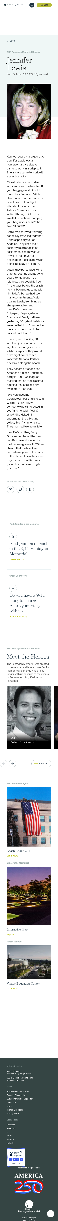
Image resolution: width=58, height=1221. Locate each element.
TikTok (9, 1136)
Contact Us (11, 1102)
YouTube (10, 1139)
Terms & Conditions (15, 1110)
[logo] (13, 5)
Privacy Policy (13, 1114)
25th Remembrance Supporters (20, 1099)
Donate (44, 5)
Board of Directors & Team (18, 1091)
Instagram (11, 1128)
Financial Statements (16, 1095)
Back (12, 41)
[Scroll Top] (50, 1213)
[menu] (31, 5)
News (9, 1106)
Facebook (11, 1125)
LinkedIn (10, 1143)
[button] (12, 763)
